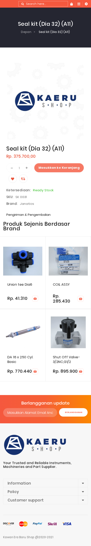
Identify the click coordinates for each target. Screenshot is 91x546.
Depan (26, 32)
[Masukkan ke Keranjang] (35, 299)
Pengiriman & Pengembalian (28, 214)
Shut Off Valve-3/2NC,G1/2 (66, 359)
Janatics (27, 203)
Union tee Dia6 (19, 284)
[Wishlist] (12, 178)
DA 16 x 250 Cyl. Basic (20, 359)
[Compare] (23, 178)
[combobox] (43, 4)
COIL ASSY (61, 284)
